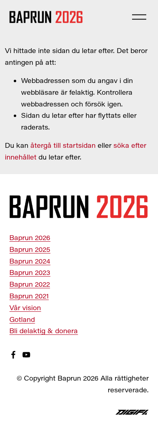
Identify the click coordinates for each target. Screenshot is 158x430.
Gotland (22, 319)
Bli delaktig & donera (43, 330)
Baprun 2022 (29, 284)
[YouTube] (26, 355)
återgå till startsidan (63, 145)
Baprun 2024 (29, 261)
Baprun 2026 (29, 237)
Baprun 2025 (29, 249)
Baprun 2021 (29, 296)
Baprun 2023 (29, 272)
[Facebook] (13, 355)
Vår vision (25, 307)
